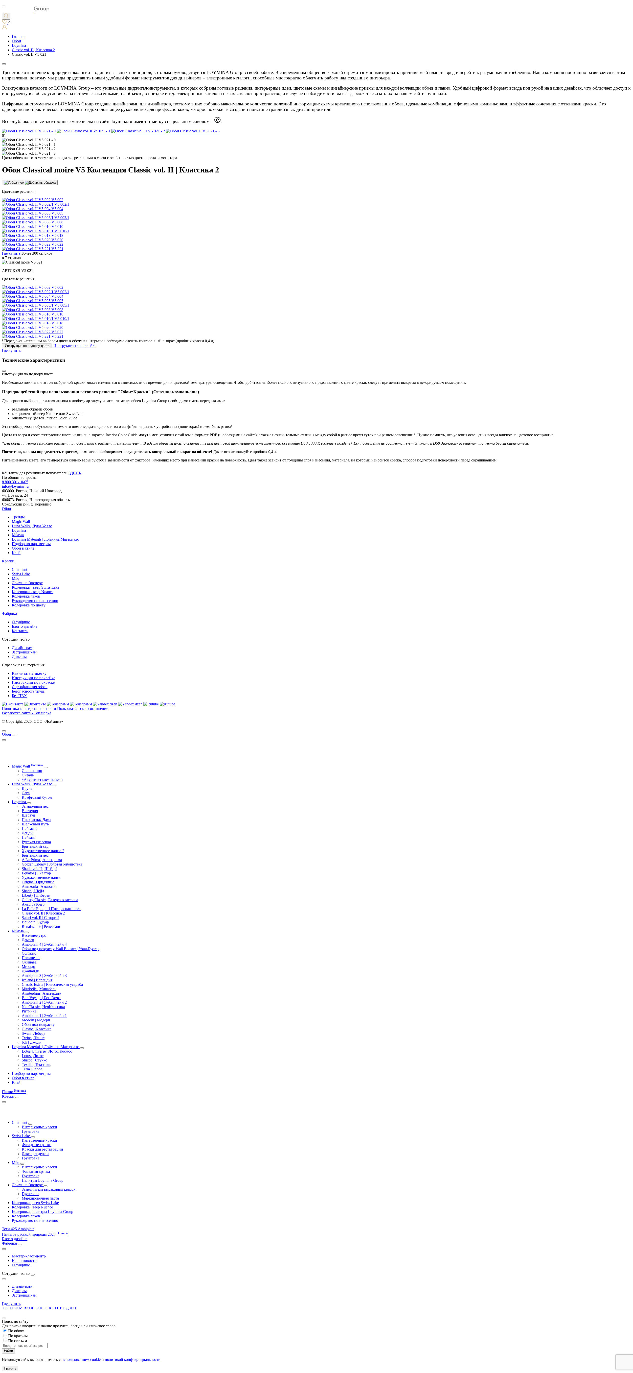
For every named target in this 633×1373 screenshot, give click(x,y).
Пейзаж (28, 837)
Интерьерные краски (39, 1127)
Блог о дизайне (24, 626)
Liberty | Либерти (36, 895)
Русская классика (36, 842)
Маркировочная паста (40, 1198)
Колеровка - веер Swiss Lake (35, 587)
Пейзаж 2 (30, 828)
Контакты (20, 631)
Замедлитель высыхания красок (48, 1189)
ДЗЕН (71, 1308)
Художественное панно (41, 877)
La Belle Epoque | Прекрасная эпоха (51, 909)
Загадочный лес (35, 806)
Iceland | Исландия (37, 980)
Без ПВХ (19, 696)
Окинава (29, 962)
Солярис (29, 953)
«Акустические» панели (42, 779)
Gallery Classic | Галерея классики (50, 900)
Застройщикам (24, 652)
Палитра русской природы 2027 (35, 1234)
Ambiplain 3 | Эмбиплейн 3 (44, 975)
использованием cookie (81, 1359)
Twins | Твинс (33, 1038)
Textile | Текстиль (36, 1064)
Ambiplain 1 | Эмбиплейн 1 (44, 1015)
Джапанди (30, 971)
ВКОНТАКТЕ (36, 1308)
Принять (10, 1368)
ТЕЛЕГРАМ (12, 1308)
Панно (14, 1092)
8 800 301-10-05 (15, 482)
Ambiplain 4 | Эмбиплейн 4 (44, 944)
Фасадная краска (36, 1171)
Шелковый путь (35, 824)
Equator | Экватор (36, 873)
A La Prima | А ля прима (42, 860)
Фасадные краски (36, 1145)
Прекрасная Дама (36, 820)
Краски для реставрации (42, 1149)
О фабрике (21, 622)
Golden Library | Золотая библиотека (52, 864)
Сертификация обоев (29, 687)
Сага (26, 793)
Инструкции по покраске (33, 682)
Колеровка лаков (26, 596)
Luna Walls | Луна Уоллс (32, 526)
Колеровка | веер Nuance (32, 1207)
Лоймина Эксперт (27, 583)
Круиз (27, 788)
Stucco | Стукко (34, 1060)
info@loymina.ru (15, 486)
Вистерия (30, 811)
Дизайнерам (22, 648)
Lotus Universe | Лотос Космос (47, 1051)
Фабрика (9, 613)
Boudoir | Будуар (35, 922)
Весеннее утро (34, 935)
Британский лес (35, 855)
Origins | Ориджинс (38, 882)
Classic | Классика (36, 1029)
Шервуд (28, 815)
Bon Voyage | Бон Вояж (41, 998)
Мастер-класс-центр (29, 1256)
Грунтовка (30, 1131)
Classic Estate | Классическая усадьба (52, 984)
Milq (15, 578)
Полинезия (31, 958)
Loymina (19, 530)
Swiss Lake (21, 574)
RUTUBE (57, 1308)
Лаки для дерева (35, 1154)
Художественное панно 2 (43, 851)
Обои (6, 508)
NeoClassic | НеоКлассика (43, 1007)
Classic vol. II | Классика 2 (43, 913)
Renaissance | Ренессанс (41, 926)
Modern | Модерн (36, 1020)
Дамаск (28, 940)
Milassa (18, 535)
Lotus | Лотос (33, 1056)
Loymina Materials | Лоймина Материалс (45, 539)
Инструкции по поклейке (33, 678)
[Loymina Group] (25, 10)
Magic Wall (21, 521)
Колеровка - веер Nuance (32, 592)
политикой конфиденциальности (132, 1359)
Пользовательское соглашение (82, 708)
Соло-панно (32, 771)
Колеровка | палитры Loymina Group (42, 1211)
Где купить (11, 1303)
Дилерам (19, 656)
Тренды (18, 517)
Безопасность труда (28, 691)
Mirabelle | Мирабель (39, 989)
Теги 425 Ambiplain (18, 1229)
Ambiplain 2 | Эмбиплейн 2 (44, 1002)
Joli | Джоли (32, 1042)
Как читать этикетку (29, 673)
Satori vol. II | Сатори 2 (40, 917)
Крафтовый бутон (37, 797)
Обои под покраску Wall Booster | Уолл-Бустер (60, 949)
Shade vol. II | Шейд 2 (39, 869)
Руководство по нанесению (35, 601)
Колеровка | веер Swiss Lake (35, 1203)
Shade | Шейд (33, 891)
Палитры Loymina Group (42, 1180)
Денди (27, 833)
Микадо (28, 966)
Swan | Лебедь (33, 1033)
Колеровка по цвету (28, 605)
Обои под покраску (38, 1024)
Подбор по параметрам (31, 544)
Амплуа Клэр (33, 904)
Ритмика (29, 1011)
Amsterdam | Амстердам (41, 993)
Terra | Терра (32, 1069)
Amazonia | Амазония (39, 886)
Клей (16, 553)
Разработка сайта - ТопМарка (26, 713)
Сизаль (28, 775)
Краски (8, 561)
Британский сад (35, 846)
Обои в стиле (23, 548)
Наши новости (24, 1260)
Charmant (19, 569)
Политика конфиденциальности (29, 708)
